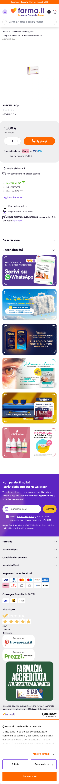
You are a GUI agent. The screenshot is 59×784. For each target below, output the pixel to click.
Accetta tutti (30, 776)
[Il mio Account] (49, 12)
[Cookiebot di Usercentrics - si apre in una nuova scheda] (43, 715)
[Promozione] (29, 270)
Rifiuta (15, 764)
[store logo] (27, 12)
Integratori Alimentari (11, 35)
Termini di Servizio (17, 528)
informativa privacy (26, 516)
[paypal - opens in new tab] (37, 151)
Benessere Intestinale (33, 35)
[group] (9, 110)
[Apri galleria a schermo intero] (29, 73)
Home (5, 31)
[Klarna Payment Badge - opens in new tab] (26, 151)
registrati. (17, 220)
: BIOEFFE (18, 191)
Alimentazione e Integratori (22, 31)
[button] (4, 11)
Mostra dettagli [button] (41, 753)
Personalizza (41, 764)
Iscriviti (50, 509)
